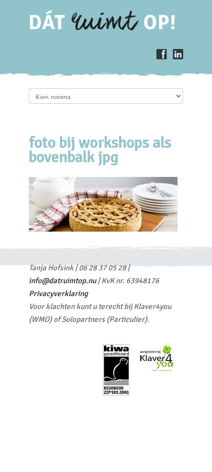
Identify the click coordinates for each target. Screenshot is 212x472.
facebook (161, 54)
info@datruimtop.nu (62, 280)
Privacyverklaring (58, 293)
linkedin (178, 54)
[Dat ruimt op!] (106, 28)
